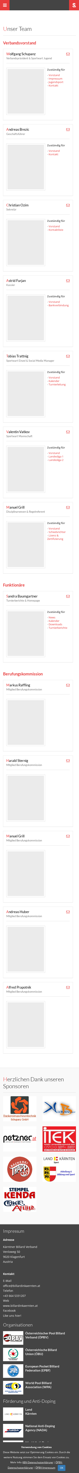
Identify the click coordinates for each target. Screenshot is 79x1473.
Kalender (54, 381)
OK (61, 1468)
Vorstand (54, 75)
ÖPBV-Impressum (45, 1467)
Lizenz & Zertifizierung (55, 537)
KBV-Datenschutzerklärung (37, 1462)
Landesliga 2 (56, 460)
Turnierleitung (57, 384)
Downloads (55, 624)
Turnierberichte (58, 628)
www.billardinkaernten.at (20, 1306)
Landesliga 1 (56, 456)
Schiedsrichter (57, 532)
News (52, 617)
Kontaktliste (56, 230)
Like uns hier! (12, 1316)
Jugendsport (56, 82)
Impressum (55, 78)
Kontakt (53, 85)
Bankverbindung (59, 305)
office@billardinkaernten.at (21, 1286)
